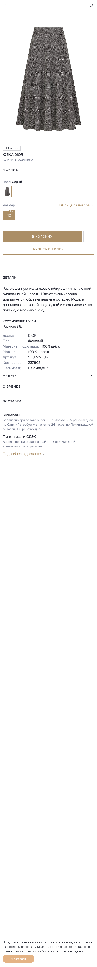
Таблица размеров (74, 205)
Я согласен (18, 959)
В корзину (42, 237)
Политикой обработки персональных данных (54, 951)
